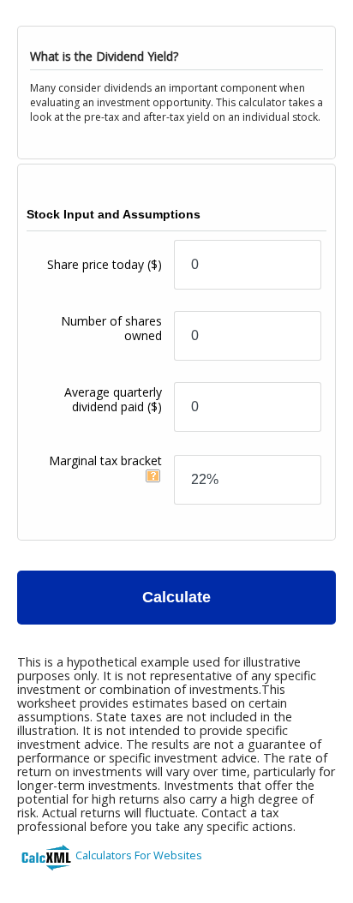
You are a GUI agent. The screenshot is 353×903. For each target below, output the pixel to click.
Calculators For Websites (138, 855)
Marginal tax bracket (105, 460)
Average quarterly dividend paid (113, 399)
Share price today (104, 264)
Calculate (176, 597)
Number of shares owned (111, 328)
